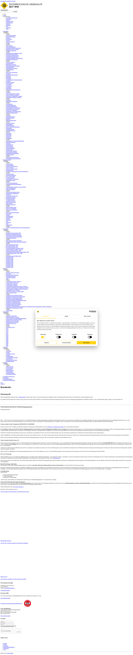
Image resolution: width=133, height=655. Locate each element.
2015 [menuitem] (7, 328)
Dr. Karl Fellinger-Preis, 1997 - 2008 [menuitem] (14, 253)
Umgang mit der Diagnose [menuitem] (12, 195)
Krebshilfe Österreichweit (11, 17)
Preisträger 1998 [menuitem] (9, 266)
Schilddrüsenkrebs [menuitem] (10, 129)
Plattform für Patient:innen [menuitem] (12, 166)
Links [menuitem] (7, 278)
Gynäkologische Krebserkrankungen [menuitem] (14, 79)
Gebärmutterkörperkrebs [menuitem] (11, 106)
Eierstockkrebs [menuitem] (9, 104)
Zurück (8, 34)
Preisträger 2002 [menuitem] (9, 263)
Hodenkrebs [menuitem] (8, 134)
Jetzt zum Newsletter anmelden (7, 626)
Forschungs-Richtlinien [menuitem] (11, 238)
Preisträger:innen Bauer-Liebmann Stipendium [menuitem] (16, 242)
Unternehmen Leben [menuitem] (10, 180)
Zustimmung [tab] (46, 316)
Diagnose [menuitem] (8, 38)
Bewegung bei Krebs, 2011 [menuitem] (12, 247)
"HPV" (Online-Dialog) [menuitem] (11, 292)
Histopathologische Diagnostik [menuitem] (13, 66)
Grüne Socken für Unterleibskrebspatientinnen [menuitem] (16, 318)
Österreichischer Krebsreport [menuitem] (12, 157)
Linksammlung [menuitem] (9, 310)
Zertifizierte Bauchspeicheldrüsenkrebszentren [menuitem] (16, 300)
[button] (4, 10)
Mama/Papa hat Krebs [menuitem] (11, 202)
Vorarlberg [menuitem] (8, 222)
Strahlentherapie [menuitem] (9, 144)
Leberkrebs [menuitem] (8, 84)
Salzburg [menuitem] (8, 218)
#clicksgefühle (10, 653)
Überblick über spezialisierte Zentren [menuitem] (14, 295)
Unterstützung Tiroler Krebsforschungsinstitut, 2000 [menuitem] (17, 252)
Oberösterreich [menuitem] (9, 217)
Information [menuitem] (5, 31)
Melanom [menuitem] (8, 119)
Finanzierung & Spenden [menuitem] (11, 360)
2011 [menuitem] (7, 333)
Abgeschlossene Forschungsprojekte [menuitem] (14, 236)
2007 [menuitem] (7, 338)
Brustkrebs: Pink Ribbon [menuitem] (11, 316)
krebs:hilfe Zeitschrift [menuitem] (10, 277)
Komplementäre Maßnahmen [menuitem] (12, 153)
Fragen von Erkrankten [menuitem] (11, 208)
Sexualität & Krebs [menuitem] (10, 199)
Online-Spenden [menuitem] (9, 366)
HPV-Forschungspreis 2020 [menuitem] (12, 244)
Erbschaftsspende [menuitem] (10, 370)
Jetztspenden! (3, 383)
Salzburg (8, 24)
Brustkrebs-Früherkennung (9, 380)
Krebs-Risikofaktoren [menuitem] (11, 46)
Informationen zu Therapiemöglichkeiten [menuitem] (15, 141)
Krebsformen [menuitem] (9, 39)
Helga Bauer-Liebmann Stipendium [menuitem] (14, 235)
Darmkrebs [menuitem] (8, 77)
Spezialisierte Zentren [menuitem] (11, 276)
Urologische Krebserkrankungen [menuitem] (13, 89)
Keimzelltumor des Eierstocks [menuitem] (12, 109)
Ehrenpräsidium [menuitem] (9, 356)
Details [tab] (66, 316)
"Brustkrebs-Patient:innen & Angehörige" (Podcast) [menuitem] (17, 287)
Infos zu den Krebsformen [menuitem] (12, 72)
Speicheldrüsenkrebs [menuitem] (10, 130)
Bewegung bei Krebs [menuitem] (10, 198)
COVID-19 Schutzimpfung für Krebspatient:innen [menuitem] (17, 171)
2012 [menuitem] (7, 332)
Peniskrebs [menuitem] (8, 137)
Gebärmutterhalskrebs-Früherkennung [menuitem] (14, 58)
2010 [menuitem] (7, 334)
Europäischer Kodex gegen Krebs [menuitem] (13, 48)
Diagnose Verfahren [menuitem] (10, 62)
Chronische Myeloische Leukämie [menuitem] (13, 97)
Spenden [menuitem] (5, 362)
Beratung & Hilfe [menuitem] (7, 159)
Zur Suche (13, 1)
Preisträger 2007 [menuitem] (9, 258)
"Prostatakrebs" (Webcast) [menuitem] (12, 285)
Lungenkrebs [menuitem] (9, 86)
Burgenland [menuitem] (8, 213)
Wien (7, 29)
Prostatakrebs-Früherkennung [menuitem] (12, 55)
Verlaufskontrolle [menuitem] (10, 69)
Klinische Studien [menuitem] (10, 154)
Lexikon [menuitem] (8, 43)
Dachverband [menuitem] (9, 225)
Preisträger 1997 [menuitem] (9, 267)
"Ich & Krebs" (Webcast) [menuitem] (11, 284)
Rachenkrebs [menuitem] (9, 128)
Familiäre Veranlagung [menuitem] (11, 50)
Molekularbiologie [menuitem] (10, 67)
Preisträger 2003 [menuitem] (9, 262)
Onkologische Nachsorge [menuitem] (11, 152)
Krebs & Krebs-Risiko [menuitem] (11, 35)
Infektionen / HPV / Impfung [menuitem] (12, 49)
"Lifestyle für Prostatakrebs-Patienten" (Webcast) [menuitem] (17, 286)
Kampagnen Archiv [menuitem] (10, 327)
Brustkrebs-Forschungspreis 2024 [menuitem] (13, 233)
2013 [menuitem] (7, 331)
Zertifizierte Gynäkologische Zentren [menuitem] (14, 297)
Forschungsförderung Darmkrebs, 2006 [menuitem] (14, 248)
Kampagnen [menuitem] (6, 311)
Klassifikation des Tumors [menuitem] (11, 68)
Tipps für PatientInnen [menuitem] (11, 188)
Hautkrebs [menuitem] (8, 81)
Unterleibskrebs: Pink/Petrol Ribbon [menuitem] (14, 319)
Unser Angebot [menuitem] (9, 164)
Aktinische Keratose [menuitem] (10, 116)
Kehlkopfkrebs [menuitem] (9, 124)
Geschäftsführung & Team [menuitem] (12, 357)
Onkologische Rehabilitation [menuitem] (12, 193)
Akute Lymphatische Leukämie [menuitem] (13, 93)
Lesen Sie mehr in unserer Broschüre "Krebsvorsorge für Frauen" (15, 491)
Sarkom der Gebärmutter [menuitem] (11, 110)
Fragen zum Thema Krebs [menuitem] (12, 169)
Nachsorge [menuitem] (8, 194)
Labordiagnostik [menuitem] (9, 63)
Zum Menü (8, 1)
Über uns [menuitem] (5, 347)
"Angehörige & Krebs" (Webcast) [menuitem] (13, 281)
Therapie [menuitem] (8, 40)
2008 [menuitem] (7, 337)
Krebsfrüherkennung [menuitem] (10, 36)
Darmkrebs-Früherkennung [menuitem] (12, 57)
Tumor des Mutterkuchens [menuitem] (12, 112)
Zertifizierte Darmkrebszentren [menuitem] (12, 305)
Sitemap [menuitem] (5, 644)
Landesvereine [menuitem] (9, 358)
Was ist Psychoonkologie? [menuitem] (12, 183)
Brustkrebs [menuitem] (8, 76)
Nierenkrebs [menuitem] (8, 135)
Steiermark (8, 25)
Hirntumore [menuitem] (8, 78)
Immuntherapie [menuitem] (9, 149)
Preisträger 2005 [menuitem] (9, 261)
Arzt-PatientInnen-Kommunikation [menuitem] (13, 184)
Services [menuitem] (5, 268)
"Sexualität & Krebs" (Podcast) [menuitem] (13, 290)
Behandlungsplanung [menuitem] (10, 142)
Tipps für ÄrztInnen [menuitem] (10, 189)
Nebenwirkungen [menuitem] (10, 147)
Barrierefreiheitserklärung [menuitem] (8, 647)
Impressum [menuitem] (5, 646)
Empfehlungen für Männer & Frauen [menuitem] (14, 53)
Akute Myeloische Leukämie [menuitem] (12, 95)
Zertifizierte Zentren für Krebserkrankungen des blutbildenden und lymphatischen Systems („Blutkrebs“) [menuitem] (29, 306)
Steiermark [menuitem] (8, 220)
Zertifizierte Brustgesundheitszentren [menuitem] (14, 299)
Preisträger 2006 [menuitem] (9, 259)
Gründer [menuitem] (8, 352)
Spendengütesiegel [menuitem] (10, 373)
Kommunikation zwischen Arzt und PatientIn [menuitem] (16, 187)
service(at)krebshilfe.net (9, 588)
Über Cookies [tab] (87, 316)
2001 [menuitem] (7, 346)
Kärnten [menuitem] (8, 215)
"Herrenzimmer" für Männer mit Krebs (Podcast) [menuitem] (17, 289)
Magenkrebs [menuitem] (8, 88)
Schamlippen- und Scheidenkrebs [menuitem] (13, 111)
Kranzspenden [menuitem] (9, 369)
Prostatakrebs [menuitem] (9, 138)
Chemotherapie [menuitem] (9, 146)
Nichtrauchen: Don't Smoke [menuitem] (12, 322)
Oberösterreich (9, 22)
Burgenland (8, 19)
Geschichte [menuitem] (8, 351)
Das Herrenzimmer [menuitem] (10, 177)
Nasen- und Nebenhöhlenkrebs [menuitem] (13, 126)
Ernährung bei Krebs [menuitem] (10, 197)
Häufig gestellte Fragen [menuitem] (11, 207)
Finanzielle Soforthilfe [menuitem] (11, 175)
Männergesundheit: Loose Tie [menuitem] (12, 317)
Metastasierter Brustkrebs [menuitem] (11, 101)
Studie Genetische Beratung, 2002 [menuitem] (13, 250)
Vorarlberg (8, 27)
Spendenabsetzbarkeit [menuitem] (11, 374)
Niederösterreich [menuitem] (9, 216)
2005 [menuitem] (7, 341)
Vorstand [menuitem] (8, 355)
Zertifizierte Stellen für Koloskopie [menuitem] (13, 304)
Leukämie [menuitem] (8, 73)
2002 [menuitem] (7, 344)
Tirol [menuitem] (7, 221)
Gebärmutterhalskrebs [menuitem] (11, 105)
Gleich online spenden (5, 615)
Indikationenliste (56, 458)
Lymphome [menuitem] (8, 87)
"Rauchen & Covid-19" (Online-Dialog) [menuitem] (15, 291)
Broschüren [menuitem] (8, 273)
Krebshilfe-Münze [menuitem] (10, 361)
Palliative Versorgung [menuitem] (10, 204)
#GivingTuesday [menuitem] (9, 368)
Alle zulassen (86, 342)
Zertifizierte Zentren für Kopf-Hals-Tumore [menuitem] (15, 296)
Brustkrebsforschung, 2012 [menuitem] (12, 245)
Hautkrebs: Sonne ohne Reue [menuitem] (12, 320)
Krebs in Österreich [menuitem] (10, 41)
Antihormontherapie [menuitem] (10, 148)
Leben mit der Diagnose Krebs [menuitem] (13, 192)
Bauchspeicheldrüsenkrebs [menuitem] (12, 74)
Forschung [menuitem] (5, 228)
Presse (4, 15)
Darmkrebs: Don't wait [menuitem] (11, 323)
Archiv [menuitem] (7, 324)
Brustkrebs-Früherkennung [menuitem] (12, 54)
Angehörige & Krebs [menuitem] (10, 200)
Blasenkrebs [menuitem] (8, 133)
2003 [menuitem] (7, 343)
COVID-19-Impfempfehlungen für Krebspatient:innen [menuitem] (18, 227)
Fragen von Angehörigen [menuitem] (11, 209)
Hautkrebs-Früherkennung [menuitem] (12, 59)
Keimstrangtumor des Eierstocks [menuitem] (13, 107)
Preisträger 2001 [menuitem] (9, 264)
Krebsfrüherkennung (7, 379)
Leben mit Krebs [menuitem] (9, 167)
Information (5, 377)
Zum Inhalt (3, 1)
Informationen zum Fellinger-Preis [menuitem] (13, 256)
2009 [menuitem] (7, 336)
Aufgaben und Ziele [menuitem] (10, 353)
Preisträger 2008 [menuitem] (9, 257)
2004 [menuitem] (7, 342)
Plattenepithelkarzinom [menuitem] (11, 120)
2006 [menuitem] (7, 339)
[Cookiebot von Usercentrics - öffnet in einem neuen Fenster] (90, 312)
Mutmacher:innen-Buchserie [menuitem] (12, 275)
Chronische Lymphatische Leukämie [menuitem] (14, 96)
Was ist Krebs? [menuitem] (9, 45)
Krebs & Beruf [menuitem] (9, 203)
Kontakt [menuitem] (5, 643)
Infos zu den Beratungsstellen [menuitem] (12, 212)
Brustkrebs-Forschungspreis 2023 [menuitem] (13, 234)
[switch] (59, 337)
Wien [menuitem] (7, 223)
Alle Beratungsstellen (5, 590)
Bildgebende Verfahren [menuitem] (11, 64)
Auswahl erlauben (66, 342)
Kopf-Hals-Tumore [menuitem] (10, 82)
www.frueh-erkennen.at (18, 486)
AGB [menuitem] (4, 649)
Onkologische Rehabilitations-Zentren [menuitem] (14, 307)
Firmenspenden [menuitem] (9, 371)
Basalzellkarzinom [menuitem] (10, 118)
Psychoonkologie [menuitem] (10, 165)
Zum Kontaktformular (5, 598)
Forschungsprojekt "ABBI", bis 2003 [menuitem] (14, 249)
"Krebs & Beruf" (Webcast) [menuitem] (12, 282)
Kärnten (8, 20)
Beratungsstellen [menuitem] (9, 170)
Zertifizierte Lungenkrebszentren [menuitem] (13, 302)
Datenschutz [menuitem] (6, 648)
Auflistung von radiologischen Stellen (55, 426)
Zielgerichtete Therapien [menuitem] (11, 151)
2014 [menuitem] (7, 329)
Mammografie (22, 397)
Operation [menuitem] (8, 143)
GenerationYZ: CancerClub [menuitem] (12, 179)
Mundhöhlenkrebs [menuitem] (10, 125)
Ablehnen (46, 342)
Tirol (7, 26)
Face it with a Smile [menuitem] (10, 176)
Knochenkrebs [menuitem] (9, 83)
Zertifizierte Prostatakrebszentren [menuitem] (13, 301)
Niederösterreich (9, 21)
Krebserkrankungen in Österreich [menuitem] (13, 158)
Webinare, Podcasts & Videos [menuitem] (12, 272)
